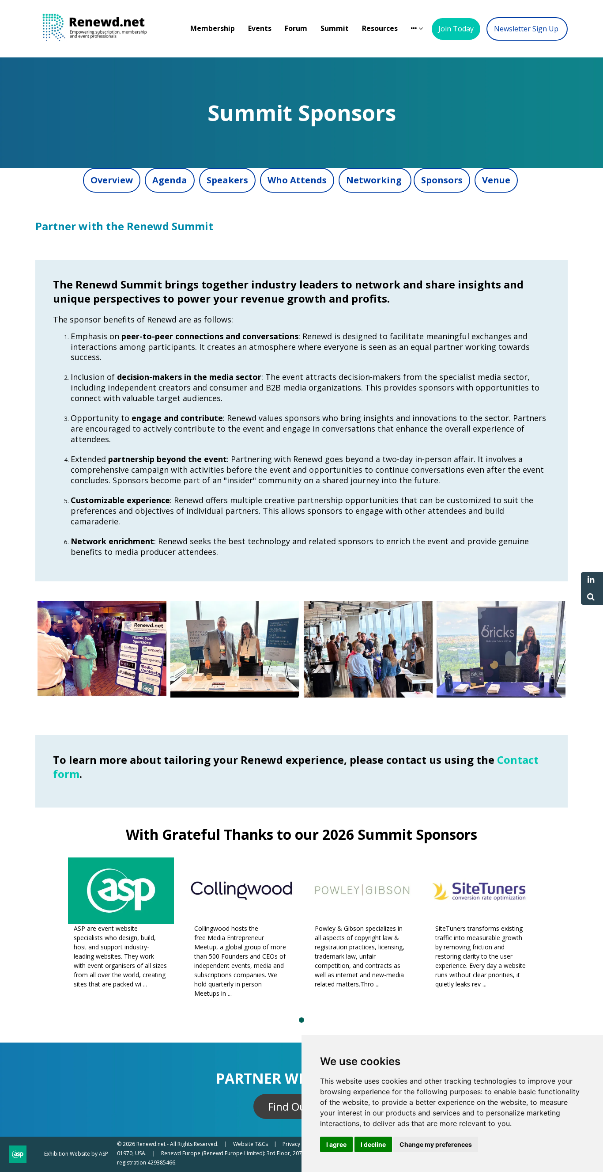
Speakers (227, 180)
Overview (111, 180)
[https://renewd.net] (101, 45)
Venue (496, 180)
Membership (212, 28)
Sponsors (442, 180)
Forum (296, 28)
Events (259, 28)
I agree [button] (336, 1144)
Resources (380, 28)
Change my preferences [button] (435, 1144)
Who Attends (297, 180)
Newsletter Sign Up (527, 29)
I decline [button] (373, 1144)
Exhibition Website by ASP (76, 1153)
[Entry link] (102, 695)
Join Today (456, 29)
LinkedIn (591, 580)
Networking (375, 180)
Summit (334, 28)
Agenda (169, 180)
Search (591, 597)
